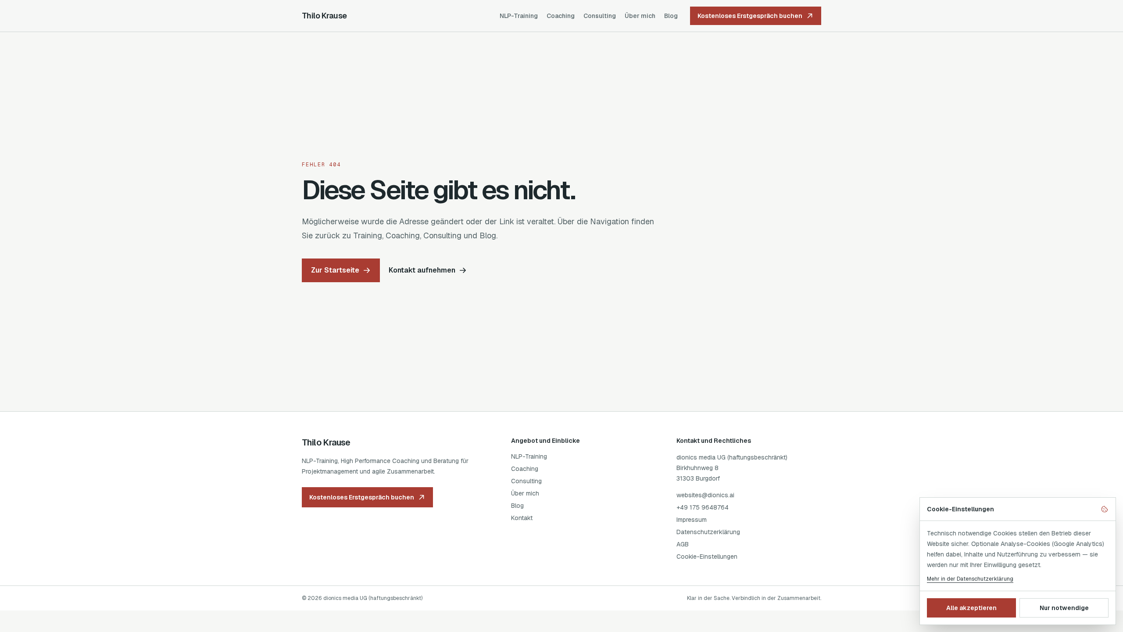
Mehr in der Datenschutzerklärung (970, 578)
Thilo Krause (324, 16)
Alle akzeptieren (971, 608)
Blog (671, 16)
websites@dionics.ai (705, 495)
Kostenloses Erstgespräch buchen (749, 16)
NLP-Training (519, 16)
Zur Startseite (335, 270)
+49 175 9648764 (702, 507)
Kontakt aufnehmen (422, 270)
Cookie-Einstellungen (706, 556)
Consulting (599, 16)
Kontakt (522, 518)
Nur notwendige (1064, 608)
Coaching (561, 16)
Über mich (640, 16)
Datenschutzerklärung (708, 532)
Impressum (691, 520)
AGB (682, 544)
